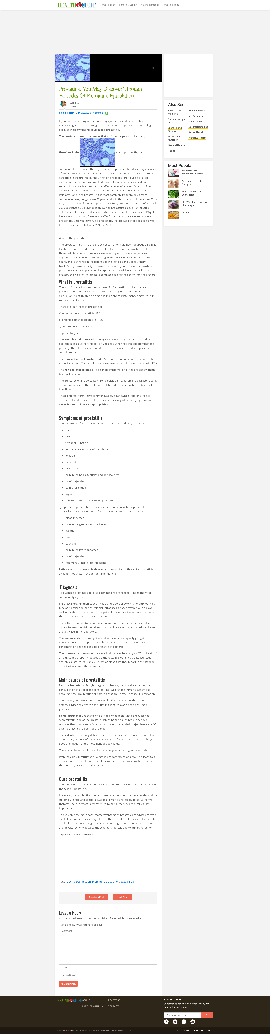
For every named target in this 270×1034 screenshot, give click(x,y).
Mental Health (196, 121)
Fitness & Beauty (128, 4)
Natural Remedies (150, 4)
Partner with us (92, 1006)
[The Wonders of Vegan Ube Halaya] (173, 204)
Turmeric (187, 212)
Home (103, 4)
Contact (113, 1006)
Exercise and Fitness (175, 129)
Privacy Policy (183, 1030)
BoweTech (74, 1030)
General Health (176, 145)
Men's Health (195, 116)
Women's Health (197, 137)
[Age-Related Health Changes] (173, 183)
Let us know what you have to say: (81, 924)
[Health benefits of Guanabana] (173, 194)
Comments (100, 112)
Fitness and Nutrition (174, 138)
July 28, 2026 (83, 112)
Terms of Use (197, 1030)
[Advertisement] (135, 32)
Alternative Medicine (174, 112)
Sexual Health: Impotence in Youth (192, 172)
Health (111, 4)
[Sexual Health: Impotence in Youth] (173, 173)
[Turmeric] (173, 215)
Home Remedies (170, 4)
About (86, 1000)
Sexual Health (66, 112)
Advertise (114, 1000)
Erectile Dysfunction (78, 881)
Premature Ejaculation (105, 881)
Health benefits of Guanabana (192, 193)
